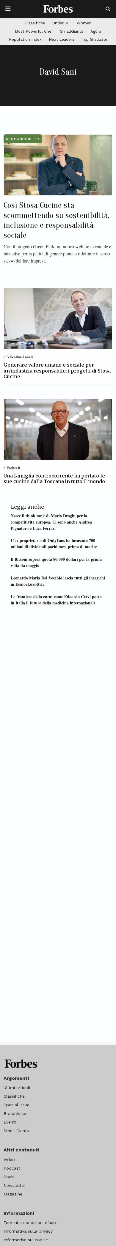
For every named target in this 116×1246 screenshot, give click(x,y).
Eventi (10, 1122)
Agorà (95, 31)
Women (84, 23)
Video (9, 1159)
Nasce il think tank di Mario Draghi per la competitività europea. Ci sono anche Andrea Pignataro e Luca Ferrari (51, 522)
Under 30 (61, 23)
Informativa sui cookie (26, 1239)
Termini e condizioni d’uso (30, 1222)
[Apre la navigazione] (8, 8)
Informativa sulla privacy (28, 1231)
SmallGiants (71, 31)
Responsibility (23, 139)
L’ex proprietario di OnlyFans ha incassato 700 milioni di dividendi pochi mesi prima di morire (54, 543)
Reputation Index (25, 39)
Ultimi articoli (17, 1087)
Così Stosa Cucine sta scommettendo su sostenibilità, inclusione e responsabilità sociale (56, 220)
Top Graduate (94, 39)
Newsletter (14, 1185)
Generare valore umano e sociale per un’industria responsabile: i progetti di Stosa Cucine (57, 370)
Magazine (13, 1194)
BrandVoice (15, 1113)
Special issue (16, 1104)
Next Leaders (61, 39)
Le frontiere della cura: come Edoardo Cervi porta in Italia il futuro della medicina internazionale (56, 599)
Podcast (12, 1168)
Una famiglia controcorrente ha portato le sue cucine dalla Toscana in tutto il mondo (54, 478)
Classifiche (35, 23)
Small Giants (16, 1130)
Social (10, 1176)
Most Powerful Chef (34, 31)
